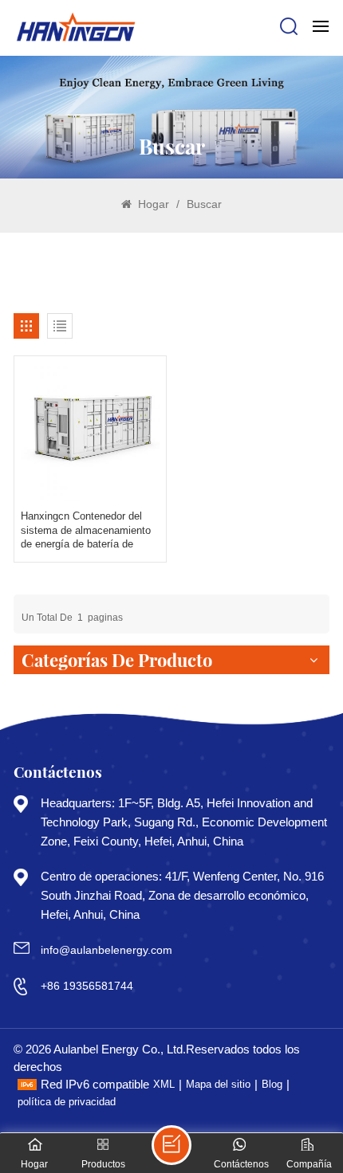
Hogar (152, 204)
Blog (272, 1084)
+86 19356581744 (87, 985)
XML (164, 1084)
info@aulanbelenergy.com (106, 950)
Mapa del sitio (218, 1084)
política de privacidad (67, 1102)
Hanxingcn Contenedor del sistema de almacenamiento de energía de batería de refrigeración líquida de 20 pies (86, 530)
